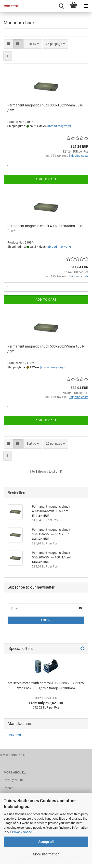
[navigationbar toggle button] (86, 6)
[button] (8, 44)
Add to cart (46, 179)
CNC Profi (14, 735)
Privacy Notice (22, 832)
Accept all (46, 842)
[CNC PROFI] (10, 6)
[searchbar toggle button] (61, 6)
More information (46, 854)
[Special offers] (82, 649)
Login (46, 620)
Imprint (8, 788)
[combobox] (32, 44)
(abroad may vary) (58, 126)
